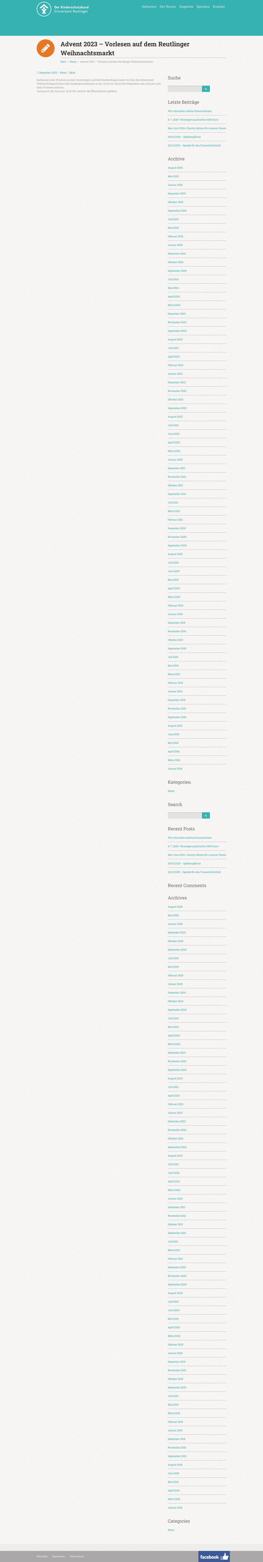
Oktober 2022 (175, 399)
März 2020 (174, 597)
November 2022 (177, 391)
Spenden (203, 7)
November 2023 (177, 322)
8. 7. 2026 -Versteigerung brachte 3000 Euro (193, 119)
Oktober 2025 (175, 202)
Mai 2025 (173, 227)
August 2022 (175, 416)
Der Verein (168, 7)
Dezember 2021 (176, 468)
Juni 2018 (173, 734)
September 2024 (177, 270)
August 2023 (175, 339)
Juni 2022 (173, 433)
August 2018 (175, 725)
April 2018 (173, 751)
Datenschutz (77, 1556)
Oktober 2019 (175, 640)
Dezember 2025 (177, 193)
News (63, 72)
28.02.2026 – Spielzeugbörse (184, 136)
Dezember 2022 (177, 382)
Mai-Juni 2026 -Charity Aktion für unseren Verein (197, 128)
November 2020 (177, 536)
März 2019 (174, 674)
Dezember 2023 (177, 313)
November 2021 (177, 476)
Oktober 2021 (175, 485)
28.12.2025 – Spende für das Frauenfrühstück (194, 145)
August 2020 (175, 554)
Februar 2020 (175, 605)
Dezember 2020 (177, 528)
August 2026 (175, 167)
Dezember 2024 (177, 253)
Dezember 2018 (176, 700)
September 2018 (177, 717)
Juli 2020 (173, 562)
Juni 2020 (173, 571)
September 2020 (177, 545)
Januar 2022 (175, 459)
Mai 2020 (173, 579)
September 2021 (177, 494)
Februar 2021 (175, 519)
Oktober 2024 (175, 262)
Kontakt (219, 7)
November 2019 (177, 631)
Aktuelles (149, 7)
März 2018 (174, 760)
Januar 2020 (175, 614)
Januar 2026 (175, 185)
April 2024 (174, 296)
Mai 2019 (173, 665)
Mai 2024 (173, 288)
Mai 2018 (173, 743)
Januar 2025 (175, 245)
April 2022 (174, 442)
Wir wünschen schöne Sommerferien (190, 111)
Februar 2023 (175, 365)
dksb (72, 72)
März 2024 (174, 305)
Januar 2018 (175, 768)
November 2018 (177, 708)
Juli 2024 (173, 279)
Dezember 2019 (176, 622)
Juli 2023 (173, 348)
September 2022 (177, 408)
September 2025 (177, 210)
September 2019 (177, 648)
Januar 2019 (175, 691)
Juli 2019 (173, 657)
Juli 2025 (173, 219)
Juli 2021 (173, 502)
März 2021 (174, 511)
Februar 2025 (175, 236)
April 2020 (174, 588)
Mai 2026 (173, 176)
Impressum (58, 1556)
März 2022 (174, 451)
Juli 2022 (173, 425)
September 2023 (177, 330)
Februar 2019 (175, 682)
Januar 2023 (175, 373)
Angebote (186, 7)
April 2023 (174, 356)
